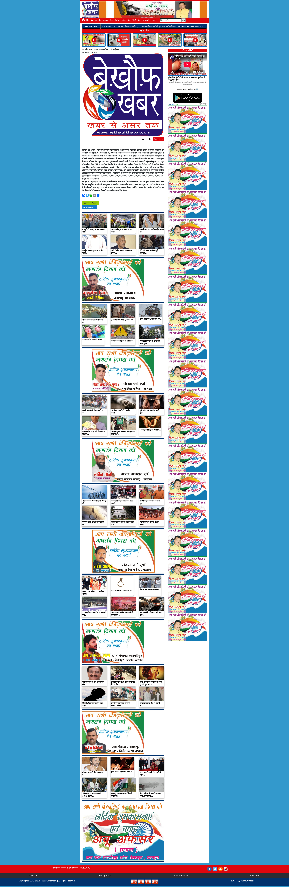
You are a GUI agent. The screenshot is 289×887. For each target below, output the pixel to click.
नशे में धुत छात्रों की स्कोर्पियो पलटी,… (121, 411)
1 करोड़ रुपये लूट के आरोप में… (150, 429)
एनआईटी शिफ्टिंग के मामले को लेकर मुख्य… (150, 342)
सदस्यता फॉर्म (145, 20)
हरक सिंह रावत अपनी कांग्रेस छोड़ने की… (152, 230)
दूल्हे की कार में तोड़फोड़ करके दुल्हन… (150, 411)
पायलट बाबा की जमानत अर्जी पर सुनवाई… (93, 592)
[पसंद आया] (143, 139)
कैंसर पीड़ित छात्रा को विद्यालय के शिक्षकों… (93, 432)
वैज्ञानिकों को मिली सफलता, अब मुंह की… (94, 501)
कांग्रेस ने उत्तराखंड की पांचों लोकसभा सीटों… (120, 704)
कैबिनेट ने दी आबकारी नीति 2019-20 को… (91, 794)
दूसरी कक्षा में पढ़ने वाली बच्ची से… (122, 771)
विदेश (87, 20)
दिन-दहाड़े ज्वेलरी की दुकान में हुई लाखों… (122, 501)
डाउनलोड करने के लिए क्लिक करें (186, 89)
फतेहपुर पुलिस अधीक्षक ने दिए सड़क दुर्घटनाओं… (123, 432)
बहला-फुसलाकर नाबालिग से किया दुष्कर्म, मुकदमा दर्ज (151, 683)
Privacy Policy (105, 875)
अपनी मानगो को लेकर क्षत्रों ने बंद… (92, 411)
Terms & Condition (180, 875)
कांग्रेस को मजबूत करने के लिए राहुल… (92, 251)
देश (92, 20)
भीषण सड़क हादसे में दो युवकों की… (123, 340)
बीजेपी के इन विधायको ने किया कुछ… (150, 501)
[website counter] (144, 881)
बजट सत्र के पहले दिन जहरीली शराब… (150, 773)
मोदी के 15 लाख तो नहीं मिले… (150, 589)
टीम (139, 20)
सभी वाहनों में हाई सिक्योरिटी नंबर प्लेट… (151, 613)
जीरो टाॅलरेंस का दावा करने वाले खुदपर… (121, 251)
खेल (129, 20)
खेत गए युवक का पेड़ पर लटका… (122, 590)
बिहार (111, 20)
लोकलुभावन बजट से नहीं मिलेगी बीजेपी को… (121, 794)
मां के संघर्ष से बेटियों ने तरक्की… (93, 339)
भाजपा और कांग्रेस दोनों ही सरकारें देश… (94, 613)
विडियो (134, 20)
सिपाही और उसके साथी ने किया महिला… (92, 704)
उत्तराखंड (105, 20)
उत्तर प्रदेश (98, 20)
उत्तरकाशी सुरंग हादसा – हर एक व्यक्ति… (121, 230)
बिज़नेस (117, 20)
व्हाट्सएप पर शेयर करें (90, 203)
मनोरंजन (123, 20)
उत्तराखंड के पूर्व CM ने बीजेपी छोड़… (150, 704)
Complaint (158, 139)
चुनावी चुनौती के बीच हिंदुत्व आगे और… (93, 683)
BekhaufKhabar (247, 881)
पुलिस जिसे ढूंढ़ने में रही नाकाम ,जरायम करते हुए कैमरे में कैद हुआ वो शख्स (186, 78)
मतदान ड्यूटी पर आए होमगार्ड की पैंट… (93, 523)
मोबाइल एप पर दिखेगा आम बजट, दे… (93, 773)
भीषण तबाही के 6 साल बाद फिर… (151, 319)
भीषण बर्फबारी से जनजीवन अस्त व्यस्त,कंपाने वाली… (150, 794)
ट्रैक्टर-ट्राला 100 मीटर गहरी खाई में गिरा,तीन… (123, 683)
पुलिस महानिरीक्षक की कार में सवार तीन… (122, 523)
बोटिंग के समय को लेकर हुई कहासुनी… (149, 251)
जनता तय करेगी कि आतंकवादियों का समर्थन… (122, 613)
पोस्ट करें (153, 20)
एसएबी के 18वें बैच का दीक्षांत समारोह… (149, 523)
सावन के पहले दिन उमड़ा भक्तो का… (92, 320)
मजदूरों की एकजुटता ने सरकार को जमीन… (93, 230)
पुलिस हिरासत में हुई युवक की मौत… (123, 319)
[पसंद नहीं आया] (149, 139)
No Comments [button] (89, 207)
